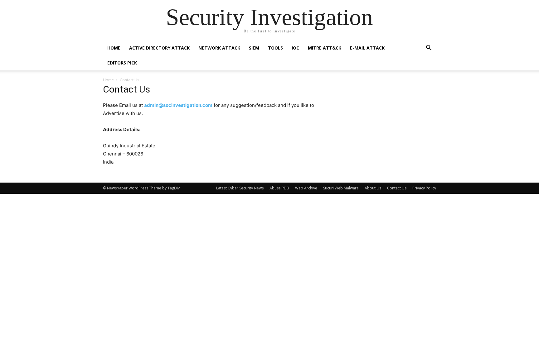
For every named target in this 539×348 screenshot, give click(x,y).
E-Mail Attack (367, 48)
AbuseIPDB (279, 188)
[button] (428, 48)
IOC (295, 48)
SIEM (254, 48)
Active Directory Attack (159, 48)
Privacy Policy (424, 188)
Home (113, 48)
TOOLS (275, 48)
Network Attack (219, 48)
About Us (373, 188)
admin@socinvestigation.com (178, 105)
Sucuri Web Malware (341, 188)
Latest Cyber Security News (240, 188)
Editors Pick (122, 63)
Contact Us (396, 188)
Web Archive (306, 188)
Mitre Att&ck (324, 48)
